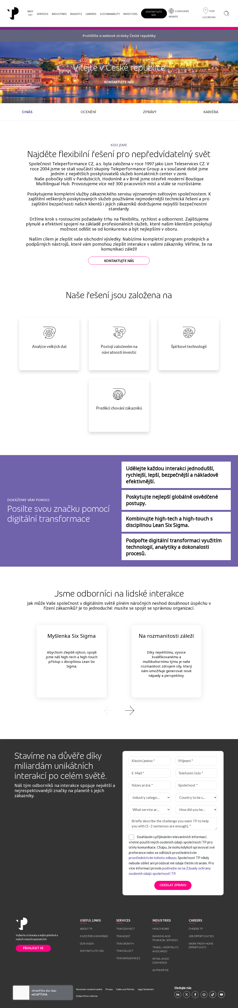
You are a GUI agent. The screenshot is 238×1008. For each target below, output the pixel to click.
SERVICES (42, 14)
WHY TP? (30, 13)
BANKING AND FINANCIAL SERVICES (165, 938)
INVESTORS (130, 14)
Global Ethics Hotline (86, 996)
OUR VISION (87, 943)
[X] (186, 994)
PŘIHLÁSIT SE (33, 948)
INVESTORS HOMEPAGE (94, 936)
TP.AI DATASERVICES (128, 958)
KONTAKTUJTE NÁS (154, 13)
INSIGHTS (76, 14)
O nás (27, 112)
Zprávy (149, 112)
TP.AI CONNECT (125, 928)
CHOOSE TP (196, 928)
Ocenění (88, 112)
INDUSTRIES (59, 14)
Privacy (109, 989)
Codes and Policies (125, 989)
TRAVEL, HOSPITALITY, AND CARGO (165, 949)
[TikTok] (212, 994)
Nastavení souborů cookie (89, 989)
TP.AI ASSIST (123, 936)
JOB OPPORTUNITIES (201, 936)
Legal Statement (146, 989)
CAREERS (91, 14)
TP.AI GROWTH (125, 943)
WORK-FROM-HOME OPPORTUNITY (201, 945)
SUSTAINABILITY (110, 14)
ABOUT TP (86, 928)
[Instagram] (204, 994)
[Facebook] (195, 994)
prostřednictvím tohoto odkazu (152, 858)
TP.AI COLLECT (124, 950)
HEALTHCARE (160, 928)
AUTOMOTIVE (160, 970)
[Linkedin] (177, 994)
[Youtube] (221, 994)
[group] (119, 710)
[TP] (13, 13)
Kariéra (210, 112)
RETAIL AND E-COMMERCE (161, 960)
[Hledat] (226, 13)
